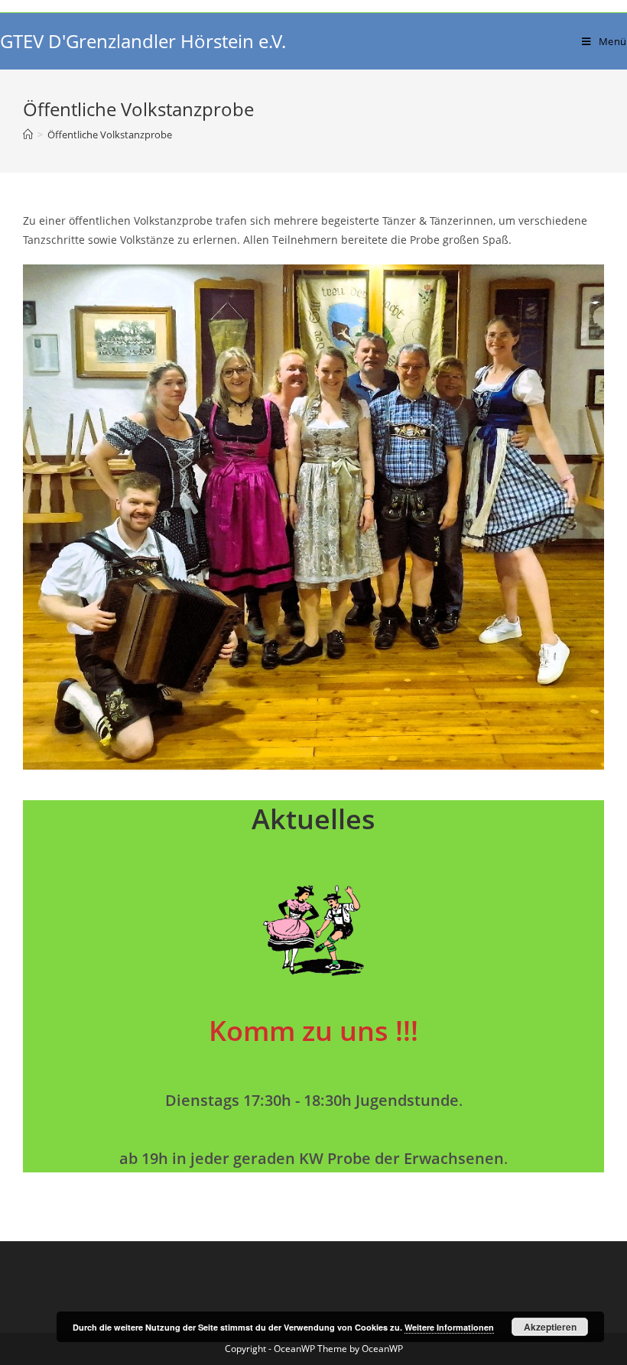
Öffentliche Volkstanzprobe (109, 134)
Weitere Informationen (449, 1327)
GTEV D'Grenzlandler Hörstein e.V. (143, 40)
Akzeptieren (550, 1327)
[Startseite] (28, 134)
